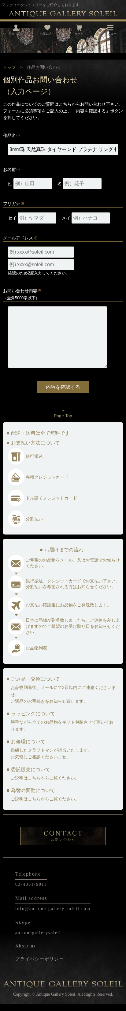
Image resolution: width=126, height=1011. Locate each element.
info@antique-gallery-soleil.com (53, 908)
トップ (9, 67)
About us (25, 946)
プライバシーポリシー (39, 959)
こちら (34, 778)
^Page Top (63, 413)
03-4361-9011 (31, 884)
